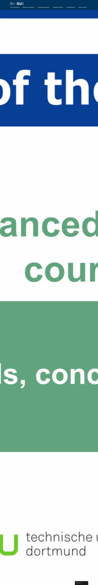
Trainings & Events (58, 7)
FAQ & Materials (70, 7)
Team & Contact (82, 7)
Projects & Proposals (28, 7)
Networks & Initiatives (43, 7)
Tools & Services (14, 7)
